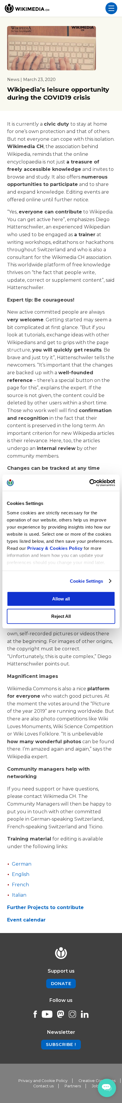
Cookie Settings (86, 581)
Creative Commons (96, 1080)
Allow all (61, 598)
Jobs (96, 1086)
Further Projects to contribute (45, 907)
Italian (20, 895)
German (21, 864)
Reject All (61, 616)
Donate (61, 983)
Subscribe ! (61, 1044)
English (20, 874)
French (20, 884)
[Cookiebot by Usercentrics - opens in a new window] (89, 483)
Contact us (43, 1086)
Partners (73, 1086)
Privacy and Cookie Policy (43, 1080)
